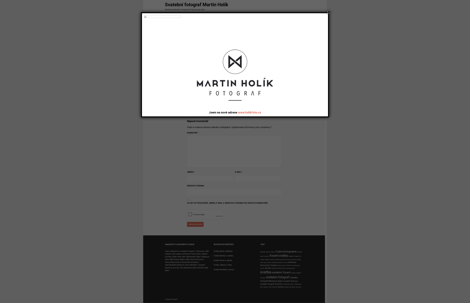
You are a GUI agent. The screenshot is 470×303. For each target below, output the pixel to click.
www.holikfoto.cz (249, 112)
